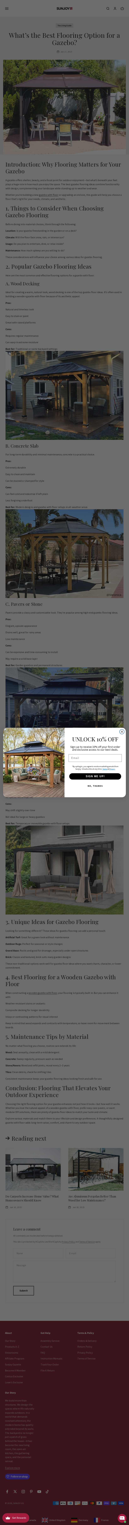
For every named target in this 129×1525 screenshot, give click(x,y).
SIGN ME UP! (95, 776)
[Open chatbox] (122, 1518)
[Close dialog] (122, 731)
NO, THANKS (95, 785)
